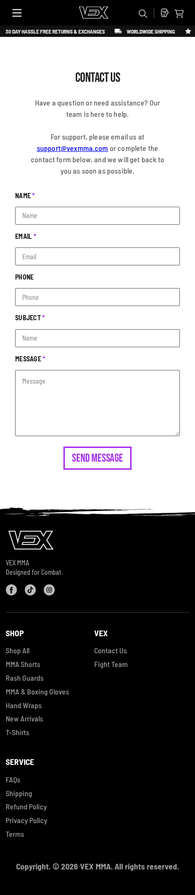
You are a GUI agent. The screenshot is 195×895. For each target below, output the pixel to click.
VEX (101, 633)
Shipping (19, 793)
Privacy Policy (26, 820)
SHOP (15, 633)
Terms (15, 833)
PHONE (24, 277)
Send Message (97, 458)
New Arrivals (24, 718)
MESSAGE (30, 359)
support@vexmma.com (72, 147)
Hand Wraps (24, 705)
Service (20, 761)
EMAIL (25, 236)
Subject (30, 318)
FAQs (13, 779)
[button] (179, 13)
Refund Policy (26, 806)
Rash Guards (25, 677)
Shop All (17, 650)
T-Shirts (17, 732)
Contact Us (110, 650)
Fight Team (111, 663)
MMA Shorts (23, 663)
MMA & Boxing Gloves (37, 691)
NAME (25, 196)
